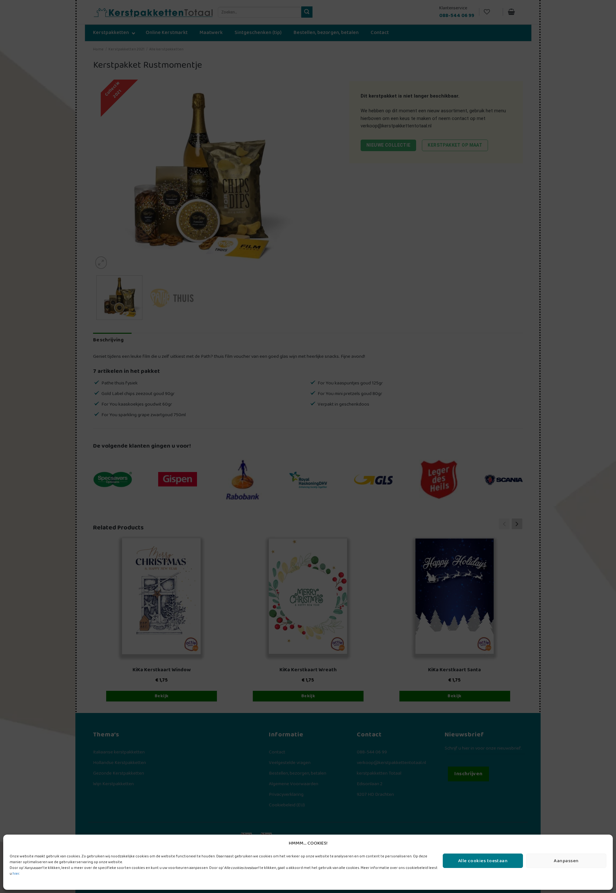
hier (16, 874)
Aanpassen (566, 861)
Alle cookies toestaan (483, 861)
